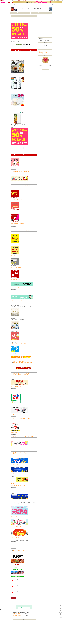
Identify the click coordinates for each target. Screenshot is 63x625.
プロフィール (15, 4)
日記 (13, 4)
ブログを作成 (58, 0)
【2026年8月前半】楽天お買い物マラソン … (18, 615)
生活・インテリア (10, 0)
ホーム (11, 4)
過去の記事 (60, 612)
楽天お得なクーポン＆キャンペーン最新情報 (44, 53)
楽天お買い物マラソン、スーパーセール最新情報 (44, 52)
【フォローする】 (47, 4)
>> (52, 0)
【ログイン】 (51, 4)
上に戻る (61, 620)
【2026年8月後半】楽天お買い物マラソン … (18, 613)
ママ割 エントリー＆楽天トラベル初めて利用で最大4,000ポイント (19, 343)
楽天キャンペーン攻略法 (41, 51)
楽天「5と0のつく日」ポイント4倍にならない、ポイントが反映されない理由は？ (23, 362)
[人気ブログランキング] (45, 47)
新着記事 (61, 617)
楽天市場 (62, 0)
